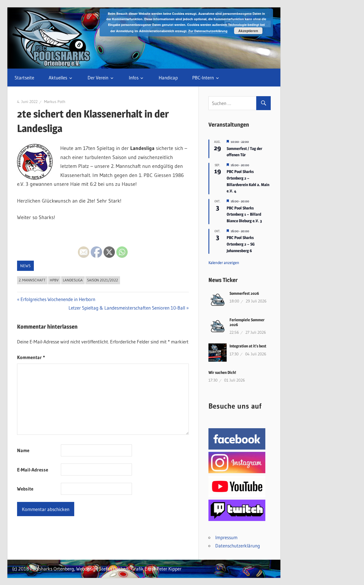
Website (25, 489)
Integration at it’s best (247, 345)
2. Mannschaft (32, 280)
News (25, 265)
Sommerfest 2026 (244, 293)
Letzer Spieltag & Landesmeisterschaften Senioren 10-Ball (127, 308)
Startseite (24, 78)
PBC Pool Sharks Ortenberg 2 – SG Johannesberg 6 (241, 244)
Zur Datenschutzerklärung (208, 31)
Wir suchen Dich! (222, 372)
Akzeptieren (248, 30)
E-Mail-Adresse (32, 470)
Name (23, 450)
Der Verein (98, 78)
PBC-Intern (203, 78)
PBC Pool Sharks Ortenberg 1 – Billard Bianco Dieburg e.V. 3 (244, 214)
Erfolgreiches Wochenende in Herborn (57, 299)
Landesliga (73, 280)
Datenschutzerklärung (237, 546)
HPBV (54, 280)
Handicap (168, 78)
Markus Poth (54, 101)
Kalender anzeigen (223, 262)
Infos (133, 78)
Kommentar (31, 357)
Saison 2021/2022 (102, 280)
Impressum (226, 537)
